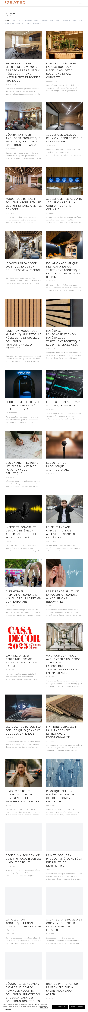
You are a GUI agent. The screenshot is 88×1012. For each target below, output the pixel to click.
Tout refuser (60, 1007)
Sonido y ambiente (33, 23)
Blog (36, 20)
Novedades (9, 23)
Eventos (66, 20)
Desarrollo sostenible (51, 20)
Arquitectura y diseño (22, 20)
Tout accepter (77, 1007)
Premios (20, 23)
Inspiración (77, 20)
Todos (7, 20)
